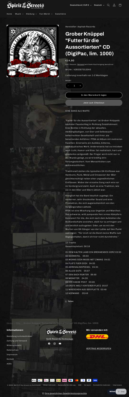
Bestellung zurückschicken (19, 336)
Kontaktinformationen (101, 385)
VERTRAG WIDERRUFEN (98, 348)
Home (10, 323)
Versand (80, 64)
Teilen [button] (71, 301)
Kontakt (10, 359)
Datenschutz (13, 350)
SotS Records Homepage (59, 339)
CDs (18, 323)
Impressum (12, 354)
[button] (19, 14)
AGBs (9, 364)
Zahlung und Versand (17, 341)
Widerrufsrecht (14, 345)
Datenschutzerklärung (67, 385)
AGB (80, 385)
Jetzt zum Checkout (93, 103)
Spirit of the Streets (21, 385)
